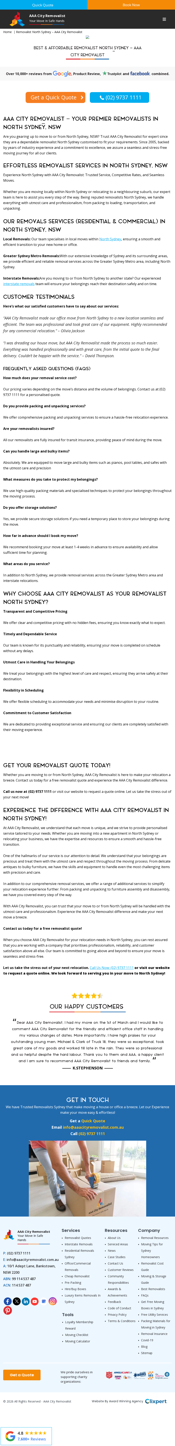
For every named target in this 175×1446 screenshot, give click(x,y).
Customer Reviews (121, 1270)
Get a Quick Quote (53, 97)
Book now (131, 4)
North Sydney (110, 239)
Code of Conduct (119, 1308)
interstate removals (19, 283)
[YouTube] (34, 1300)
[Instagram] (52, 1300)
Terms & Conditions (122, 1321)
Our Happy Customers (86, 1007)
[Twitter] (16, 1300)
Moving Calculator (77, 1341)
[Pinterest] (7, 1309)
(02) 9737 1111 (123, 97)
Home (7, 32)
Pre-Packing (73, 1283)
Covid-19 (147, 1340)
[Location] (43, 1300)
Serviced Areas (118, 1244)
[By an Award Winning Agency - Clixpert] (156, 1401)
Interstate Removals (79, 1244)
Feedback (114, 1302)
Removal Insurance (154, 1334)
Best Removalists (153, 1289)
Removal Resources (155, 1238)
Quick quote (42, 5)
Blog (144, 1346)
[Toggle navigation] (164, 19)
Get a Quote (22, 1375)
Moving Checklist (76, 1335)
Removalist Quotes (78, 1238)
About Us (114, 1238)
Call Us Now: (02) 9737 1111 (112, 967)
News (112, 1251)
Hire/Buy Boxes (75, 1289)
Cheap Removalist (77, 1276)
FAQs (145, 1295)
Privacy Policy (117, 1315)
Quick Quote (93, 1120)
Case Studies (116, 1257)
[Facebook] (7, 1300)
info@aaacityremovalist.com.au (93, 1127)
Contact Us (115, 1263)
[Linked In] (25, 1300)
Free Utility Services (154, 1315)
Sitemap (146, 1353)
